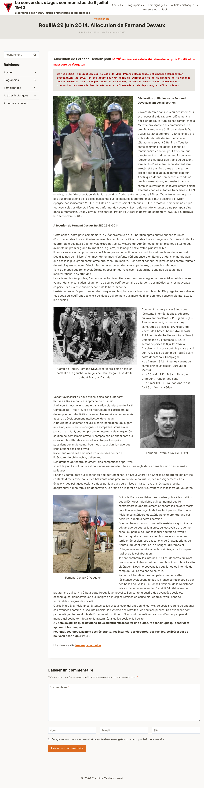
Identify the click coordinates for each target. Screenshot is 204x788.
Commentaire (59, 687)
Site (156, 730)
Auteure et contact (155, 9)
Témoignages (102, 19)
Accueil (8, 72)
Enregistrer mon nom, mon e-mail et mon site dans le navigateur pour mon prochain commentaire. (108, 739)
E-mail (107, 730)
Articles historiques (16, 95)
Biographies (11, 80)
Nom (54, 730)
